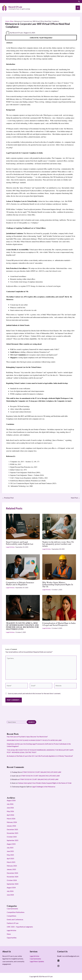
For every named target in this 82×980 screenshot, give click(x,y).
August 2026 (11, 800)
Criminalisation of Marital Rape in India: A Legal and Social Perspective (59, 624)
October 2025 (12, 837)
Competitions (11, 916)
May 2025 (10, 855)
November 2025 (12, 833)
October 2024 (12, 880)
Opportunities (11, 938)
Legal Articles (10, 547)
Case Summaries (12, 909)
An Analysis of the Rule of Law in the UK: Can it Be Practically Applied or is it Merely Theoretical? (40, 756)
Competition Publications (15, 912)
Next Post (75, 498)
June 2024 (10, 895)
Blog (11, 21)
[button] (79, 1)
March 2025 (11, 862)
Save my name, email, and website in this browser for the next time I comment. (34, 693)
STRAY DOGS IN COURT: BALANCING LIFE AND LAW (41, 772)
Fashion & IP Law (12, 923)
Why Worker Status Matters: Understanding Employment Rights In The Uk (57, 584)
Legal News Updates (37, 961)
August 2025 (11, 844)
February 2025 (12, 866)
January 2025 (11, 869)
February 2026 (12, 822)
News (9, 934)
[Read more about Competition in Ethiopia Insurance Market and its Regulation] (23, 567)
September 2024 (12, 884)
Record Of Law (15, 7)
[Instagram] (6, 2)
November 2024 (12, 877)
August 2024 (11, 887)
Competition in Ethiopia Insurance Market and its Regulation (20, 583)
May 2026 (10, 811)
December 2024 (12, 873)
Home (7, 21)
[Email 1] (9, 2)
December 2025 (12, 829)
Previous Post (8, 498)
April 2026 (10, 815)
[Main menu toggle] (78, 8)
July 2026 (10, 804)
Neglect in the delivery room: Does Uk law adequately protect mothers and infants (58, 544)
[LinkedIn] (3, 2)
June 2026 (10, 808)
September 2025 (12, 840)
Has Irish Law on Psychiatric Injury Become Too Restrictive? (27, 737)
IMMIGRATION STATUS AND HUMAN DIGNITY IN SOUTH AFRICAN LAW (34, 740)
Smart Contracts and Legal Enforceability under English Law (19, 543)
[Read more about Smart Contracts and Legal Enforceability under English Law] (23, 526)
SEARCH (31, 722)
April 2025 (10, 858)
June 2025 (10, 851)
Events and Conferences (15, 919)
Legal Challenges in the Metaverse (43, 787)
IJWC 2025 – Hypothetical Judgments (20, 927)
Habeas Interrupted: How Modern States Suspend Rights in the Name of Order (45, 783)
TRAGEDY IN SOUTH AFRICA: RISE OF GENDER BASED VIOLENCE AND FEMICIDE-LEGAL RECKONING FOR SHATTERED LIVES (22, 626)
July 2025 (10, 848)
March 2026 (11, 818)
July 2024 (10, 891)
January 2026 (11, 826)
